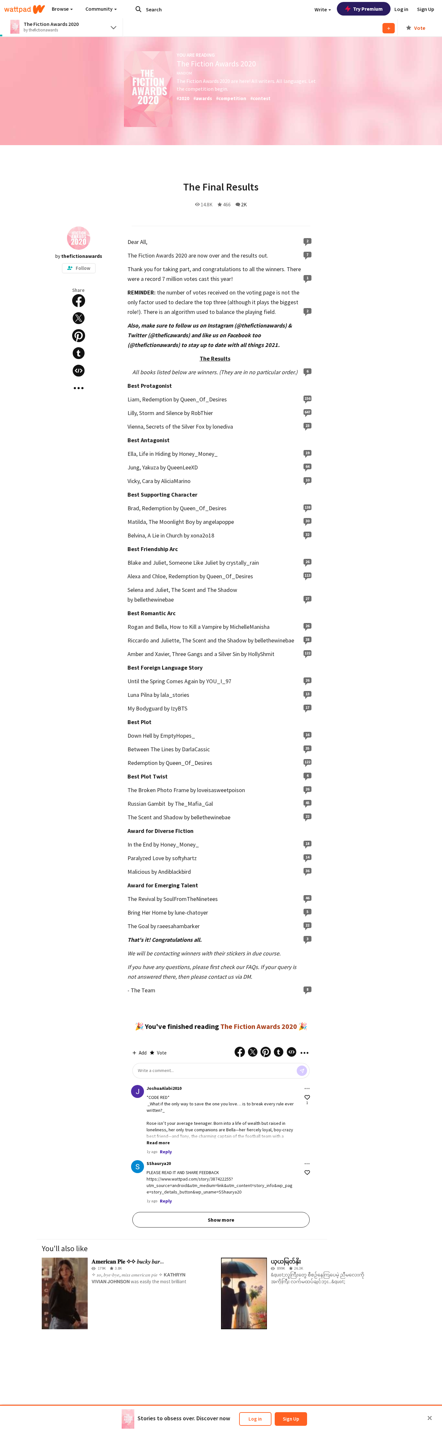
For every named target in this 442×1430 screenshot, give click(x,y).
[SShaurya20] (137, 1166)
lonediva (223, 426)
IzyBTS (179, 708)
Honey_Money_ (198, 453)
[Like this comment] (307, 1097)
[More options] (307, 1088)
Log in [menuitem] (401, 9)
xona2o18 (202, 535)
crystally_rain (242, 562)
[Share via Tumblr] (78, 353)
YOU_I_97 (218, 681)
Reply (166, 1152)
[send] (302, 1071)
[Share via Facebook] (78, 300)
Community (99, 9)
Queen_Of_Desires (203, 399)
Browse (61, 9)
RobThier (202, 413)
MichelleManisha (250, 626)
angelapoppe (218, 521)
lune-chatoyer (191, 912)
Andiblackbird (174, 871)
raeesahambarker (178, 926)
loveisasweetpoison (221, 790)
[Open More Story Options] (78, 388)
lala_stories (174, 694)
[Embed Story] (78, 370)
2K (244, 204)
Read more (158, 1143)
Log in (255, 1419)
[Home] (24, 9)
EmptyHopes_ (177, 735)
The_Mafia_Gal (194, 803)
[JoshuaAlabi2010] (137, 1091)
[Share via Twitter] (78, 318)
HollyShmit (261, 654)
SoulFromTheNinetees (190, 899)
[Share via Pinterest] (78, 335)
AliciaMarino (176, 481)
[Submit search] (138, 9)
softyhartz (184, 858)
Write (321, 9)
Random (184, 73)
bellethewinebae (154, 599)
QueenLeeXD (182, 467)
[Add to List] (388, 28)
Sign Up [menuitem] (425, 9)
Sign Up (291, 1419)
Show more (221, 1220)
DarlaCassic (196, 749)
